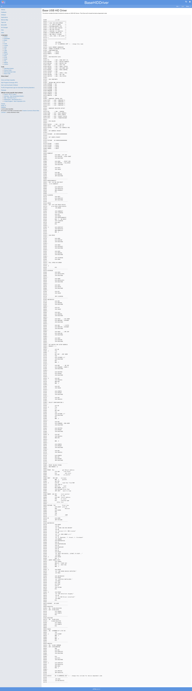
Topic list (3, 22)
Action (6, 37)
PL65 (5, 57)
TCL (5, 61)
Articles (3, 10)
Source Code (7, 70)
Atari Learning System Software (9, 85)
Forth (5, 44)
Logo (5, 50)
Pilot (5, 56)
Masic (5, 52)
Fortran (6, 45)
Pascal (6, 54)
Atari (3, 2)
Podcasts (3, 90)
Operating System (9, 68)
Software (3, 15)
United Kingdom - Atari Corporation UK (14, 101)
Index (2, 32)
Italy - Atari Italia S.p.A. (10, 98)
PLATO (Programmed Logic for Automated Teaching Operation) (17, 87)
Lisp (5, 49)
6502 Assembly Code (10, 72)
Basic (5, 40)
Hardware (3, 12)
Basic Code (7, 73)
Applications (4, 17)
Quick (5, 59)
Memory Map (4, 20)
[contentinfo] (177, 6)
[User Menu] (190, 1)
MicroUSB (4, 25)
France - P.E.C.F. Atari (10, 94)
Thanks (3, 104)
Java (5, 47)
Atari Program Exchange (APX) (9, 82)
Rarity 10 (3, 105)
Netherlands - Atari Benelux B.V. (12, 99)
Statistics (3, 107)
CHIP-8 (6, 64)
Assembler (7, 38)
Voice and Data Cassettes (8, 80)
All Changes (4, 27)
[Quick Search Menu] (186, 1)
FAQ (2, 30)
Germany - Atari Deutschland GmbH (13, 96)
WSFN (6, 62)
